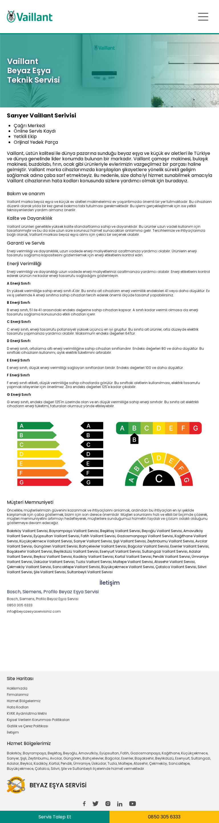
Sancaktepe (179, 763)
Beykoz (26, 763)
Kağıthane (171, 753)
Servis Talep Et (54, 817)
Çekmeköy (158, 763)
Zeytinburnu (38, 758)
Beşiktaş (55, 753)
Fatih (124, 753)
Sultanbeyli (82, 768)
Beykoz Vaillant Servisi (53, 556)
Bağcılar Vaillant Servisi (148, 546)
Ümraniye (81, 763)
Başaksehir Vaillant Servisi (29, 551)
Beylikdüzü (164, 758)
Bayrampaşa (34, 753)
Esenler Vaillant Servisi (189, 546)
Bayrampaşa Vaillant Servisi (74, 530)
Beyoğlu (70, 753)
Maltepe (125, 763)
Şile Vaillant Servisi (50, 572)
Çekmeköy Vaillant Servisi (29, 566)
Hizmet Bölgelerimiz (23, 700)
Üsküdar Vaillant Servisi (54, 561)
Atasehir (140, 763)
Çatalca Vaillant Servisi (175, 566)
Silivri (55, 768)
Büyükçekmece (20, 768)
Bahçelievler (93, 758)
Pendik (66, 763)
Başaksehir (144, 758)
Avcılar (56, 758)
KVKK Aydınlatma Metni (27, 713)
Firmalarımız (18, 694)
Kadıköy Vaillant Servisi (93, 556)
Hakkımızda (17, 688)
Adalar (13, 763)
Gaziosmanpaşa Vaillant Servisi (145, 536)
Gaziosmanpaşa (145, 753)
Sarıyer (13, 758)
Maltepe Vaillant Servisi (133, 561)
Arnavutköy (88, 753)
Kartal (54, 763)
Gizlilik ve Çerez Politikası (27, 726)
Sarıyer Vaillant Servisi (93, 541)
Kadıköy (41, 763)
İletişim (13, 732)
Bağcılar (112, 758)
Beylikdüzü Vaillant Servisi (76, 551)
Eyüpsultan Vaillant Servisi (56, 536)
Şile (64, 768)
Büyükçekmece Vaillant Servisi (127, 566)
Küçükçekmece (194, 753)
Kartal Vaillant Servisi (133, 556)
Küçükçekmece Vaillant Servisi (45, 541)
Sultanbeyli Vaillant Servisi (90, 572)
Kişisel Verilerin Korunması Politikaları (38, 719)
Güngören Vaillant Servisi (56, 546)
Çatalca (42, 768)
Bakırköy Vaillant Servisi (27, 530)
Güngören (72, 758)
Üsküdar (99, 763)
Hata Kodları (18, 707)
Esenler (127, 758)
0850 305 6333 (164, 817)
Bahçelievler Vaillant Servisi (102, 546)
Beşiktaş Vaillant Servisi (120, 530)
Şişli (23, 758)
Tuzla (112, 763)
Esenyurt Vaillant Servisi (120, 551)
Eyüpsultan (109, 753)
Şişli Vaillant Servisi (129, 541)
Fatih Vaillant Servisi (98, 536)
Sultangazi (200, 758)
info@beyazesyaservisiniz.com (34, 611)
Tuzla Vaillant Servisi (93, 561)
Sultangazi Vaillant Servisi (164, 551)
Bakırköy (14, 753)
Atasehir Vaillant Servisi (174, 561)
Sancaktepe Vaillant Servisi (76, 566)
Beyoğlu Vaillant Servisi (162, 530)
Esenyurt (182, 758)
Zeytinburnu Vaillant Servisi (170, 541)
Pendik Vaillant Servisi (171, 556)
